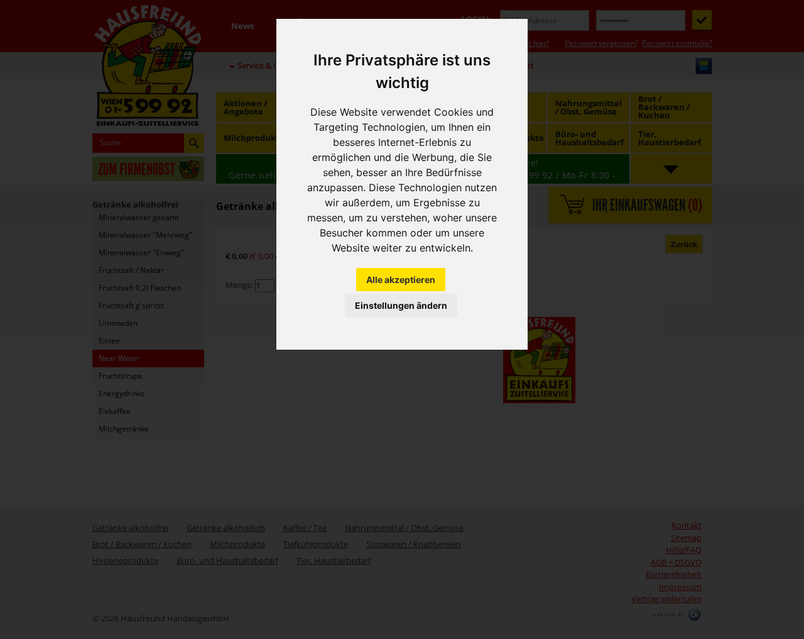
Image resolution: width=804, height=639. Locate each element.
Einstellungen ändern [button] (401, 305)
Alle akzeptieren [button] (400, 279)
